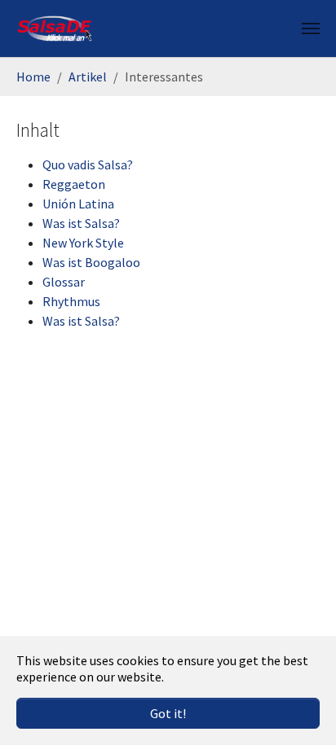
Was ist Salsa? (81, 223)
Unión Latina (78, 203)
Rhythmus (71, 301)
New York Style (83, 242)
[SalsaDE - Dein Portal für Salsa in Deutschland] (54, 28)
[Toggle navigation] (311, 28)
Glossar (63, 282)
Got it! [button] (168, 713)
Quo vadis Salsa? (87, 164)
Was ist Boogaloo (91, 262)
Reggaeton (73, 184)
